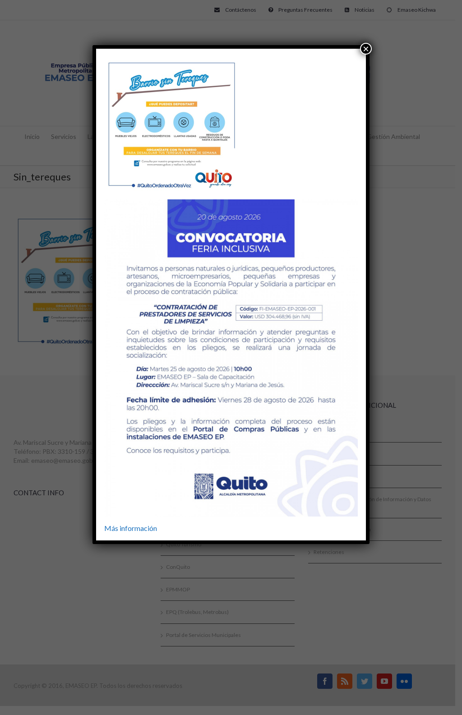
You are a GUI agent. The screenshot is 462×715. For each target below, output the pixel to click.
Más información (130, 528)
